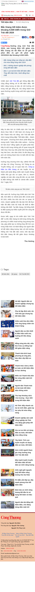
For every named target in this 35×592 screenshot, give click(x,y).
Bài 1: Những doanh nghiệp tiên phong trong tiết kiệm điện (17, 67)
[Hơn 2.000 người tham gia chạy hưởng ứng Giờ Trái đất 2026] (7, 452)
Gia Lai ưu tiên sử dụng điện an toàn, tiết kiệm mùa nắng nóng (24, 432)
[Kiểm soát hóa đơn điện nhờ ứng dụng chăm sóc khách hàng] (7, 323)
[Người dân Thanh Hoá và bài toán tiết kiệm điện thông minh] (7, 388)
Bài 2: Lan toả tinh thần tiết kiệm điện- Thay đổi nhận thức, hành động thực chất (17, 73)
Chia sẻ (5, 42)
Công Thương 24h (15, 18)
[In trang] (33, 42)
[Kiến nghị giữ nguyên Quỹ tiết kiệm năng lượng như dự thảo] (7, 472)
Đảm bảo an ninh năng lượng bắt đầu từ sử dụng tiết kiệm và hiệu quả (23, 493)
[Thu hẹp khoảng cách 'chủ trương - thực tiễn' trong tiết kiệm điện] (7, 398)
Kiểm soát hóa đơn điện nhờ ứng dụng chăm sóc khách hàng (24, 323)
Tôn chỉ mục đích (20, 535)
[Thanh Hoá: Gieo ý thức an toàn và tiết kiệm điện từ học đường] (7, 368)
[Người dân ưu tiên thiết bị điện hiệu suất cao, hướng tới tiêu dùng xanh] (7, 333)
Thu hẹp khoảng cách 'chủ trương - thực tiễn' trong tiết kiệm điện (24, 398)
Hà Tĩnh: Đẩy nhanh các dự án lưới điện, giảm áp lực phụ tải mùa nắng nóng (24, 409)
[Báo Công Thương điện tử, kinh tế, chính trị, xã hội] (15, 6)
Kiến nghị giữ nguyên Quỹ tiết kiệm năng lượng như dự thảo (23, 472)
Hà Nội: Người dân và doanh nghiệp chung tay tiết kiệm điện (24, 303)
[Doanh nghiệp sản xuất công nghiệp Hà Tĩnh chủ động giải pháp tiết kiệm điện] (7, 420)
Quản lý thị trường (28, 18)
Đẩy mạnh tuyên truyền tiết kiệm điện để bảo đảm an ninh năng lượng (24, 462)
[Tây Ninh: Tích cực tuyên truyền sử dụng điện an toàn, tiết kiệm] (7, 442)
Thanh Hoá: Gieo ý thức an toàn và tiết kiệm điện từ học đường (24, 368)
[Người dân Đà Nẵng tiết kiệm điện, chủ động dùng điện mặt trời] (7, 504)
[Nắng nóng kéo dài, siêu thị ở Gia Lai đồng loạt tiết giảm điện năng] (7, 346)
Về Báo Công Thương (8, 533)
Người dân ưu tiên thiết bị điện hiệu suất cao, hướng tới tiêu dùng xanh (24, 334)
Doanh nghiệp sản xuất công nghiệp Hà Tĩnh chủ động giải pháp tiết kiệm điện (24, 421)
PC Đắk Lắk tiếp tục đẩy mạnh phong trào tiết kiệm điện (24, 482)
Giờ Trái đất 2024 (24, 274)
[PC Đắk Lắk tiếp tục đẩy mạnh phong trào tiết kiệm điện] (7, 482)
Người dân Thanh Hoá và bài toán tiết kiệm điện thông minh (23, 388)
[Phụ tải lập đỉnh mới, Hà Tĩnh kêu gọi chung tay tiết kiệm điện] (7, 313)
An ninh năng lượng (22, 22)
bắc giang (14, 274)
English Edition (29, 1)
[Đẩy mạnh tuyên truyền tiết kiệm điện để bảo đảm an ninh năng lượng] (7, 462)
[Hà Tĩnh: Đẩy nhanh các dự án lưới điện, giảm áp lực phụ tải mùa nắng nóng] (7, 408)
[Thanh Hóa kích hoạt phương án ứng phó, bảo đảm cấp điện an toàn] (7, 356)
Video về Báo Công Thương (24, 533)
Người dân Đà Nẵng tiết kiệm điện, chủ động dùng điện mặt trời (24, 504)
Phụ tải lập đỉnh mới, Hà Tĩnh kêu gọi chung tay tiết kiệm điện (24, 313)
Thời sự (6, 18)
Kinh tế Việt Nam (21, 11)
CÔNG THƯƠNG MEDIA (7, 11)
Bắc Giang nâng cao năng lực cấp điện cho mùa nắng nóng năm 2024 (18, 61)
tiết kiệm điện (5, 274)
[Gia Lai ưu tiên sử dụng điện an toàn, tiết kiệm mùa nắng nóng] (7, 432)
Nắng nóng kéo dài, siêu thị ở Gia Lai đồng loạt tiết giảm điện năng (24, 346)
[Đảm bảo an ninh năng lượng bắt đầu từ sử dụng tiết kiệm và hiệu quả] (7, 492)
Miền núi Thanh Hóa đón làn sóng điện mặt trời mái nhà (24, 378)
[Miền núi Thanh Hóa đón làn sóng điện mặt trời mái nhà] (7, 378)
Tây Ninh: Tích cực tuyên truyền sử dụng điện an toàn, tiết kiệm (23, 442)
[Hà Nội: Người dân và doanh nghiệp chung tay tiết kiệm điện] (7, 303)
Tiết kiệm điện (7, 22)
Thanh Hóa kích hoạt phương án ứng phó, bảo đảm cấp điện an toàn (23, 356)
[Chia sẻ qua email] (30, 43)
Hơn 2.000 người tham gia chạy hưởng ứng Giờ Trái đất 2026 (23, 452)
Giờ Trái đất (14, 81)
